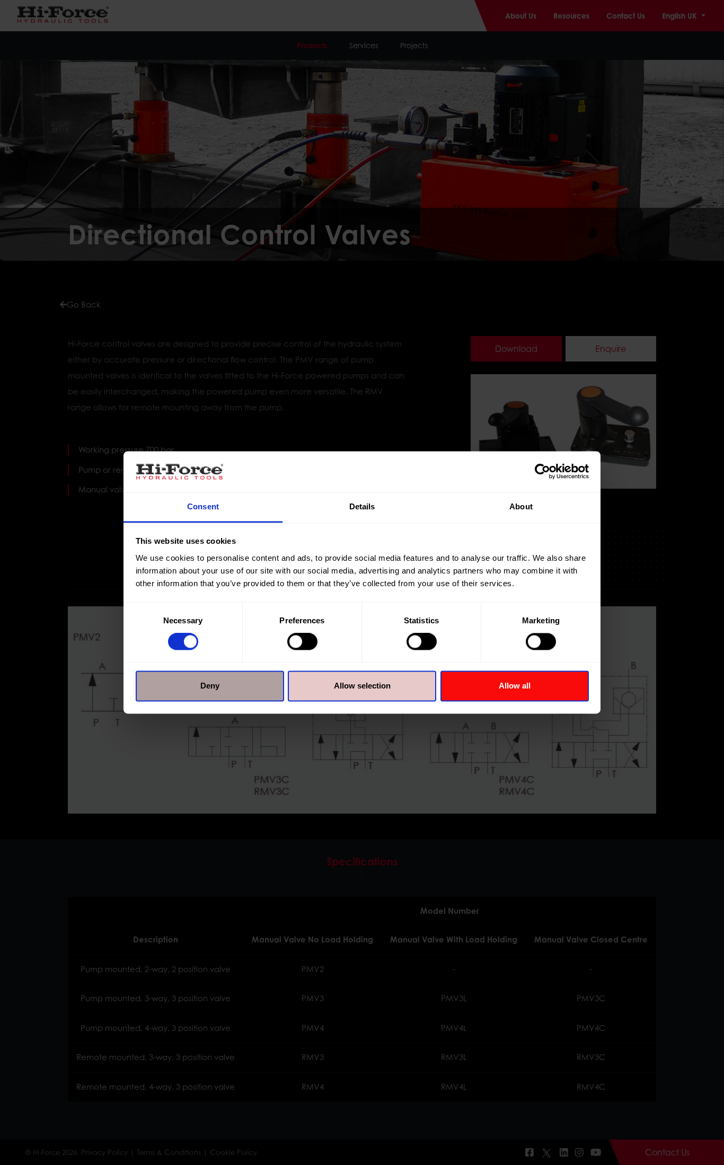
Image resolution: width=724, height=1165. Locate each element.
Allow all (515, 685)
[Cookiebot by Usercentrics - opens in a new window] (542, 472)
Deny (209, 685)
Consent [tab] (203, 506)
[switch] (302, 641)
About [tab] (521, 506)
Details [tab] (362, 506)
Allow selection (362, 685)
